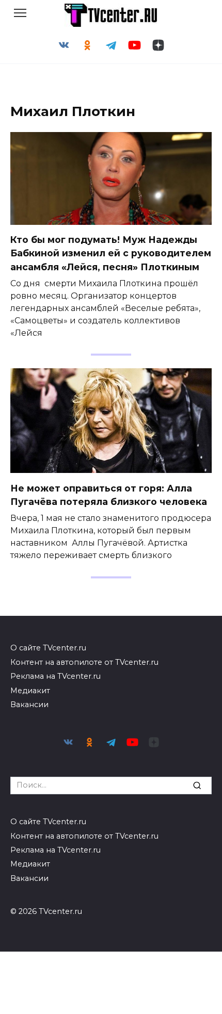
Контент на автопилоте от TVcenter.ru (84, 662)
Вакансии (29, 704)
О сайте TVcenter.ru (48, 647)
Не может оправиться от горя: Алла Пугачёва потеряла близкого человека (108, 494)
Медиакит (30, 690)
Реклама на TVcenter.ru (55, 676)
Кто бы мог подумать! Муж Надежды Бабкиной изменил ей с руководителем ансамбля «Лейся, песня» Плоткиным (110, 253)
